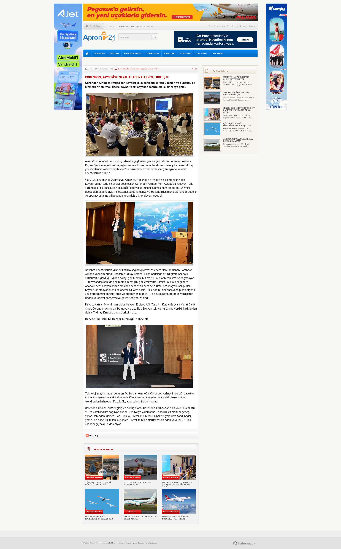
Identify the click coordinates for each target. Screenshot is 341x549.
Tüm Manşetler (141, 69)
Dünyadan (114, 53)
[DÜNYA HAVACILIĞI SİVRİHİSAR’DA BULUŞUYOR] (212, 134)
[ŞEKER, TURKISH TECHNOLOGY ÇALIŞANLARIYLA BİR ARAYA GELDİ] (212, 119)
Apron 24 (94, 543)
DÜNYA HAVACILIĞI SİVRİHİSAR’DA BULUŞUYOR (99, 518)
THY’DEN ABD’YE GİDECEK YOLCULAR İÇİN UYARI (175, 518)
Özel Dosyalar (153, 53)
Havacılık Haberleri (132, 53)
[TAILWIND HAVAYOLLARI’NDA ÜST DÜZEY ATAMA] (212, 150)
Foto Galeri (201, 53)
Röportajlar (169, 53)
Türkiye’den (99, 53)
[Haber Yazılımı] (248, 543)
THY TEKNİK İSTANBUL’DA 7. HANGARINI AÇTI (131, 27)
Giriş (234, 26)
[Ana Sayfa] (87, 53)
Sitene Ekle (213, 26)
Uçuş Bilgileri (217, 53)
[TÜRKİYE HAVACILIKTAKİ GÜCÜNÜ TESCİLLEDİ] (212, 88)
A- (193, 69)
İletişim (252, 26)
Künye (242, 26)
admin (91, 69)
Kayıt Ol (225, 26)
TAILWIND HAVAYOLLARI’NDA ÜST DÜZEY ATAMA (238, 140)
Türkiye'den (154, 69)
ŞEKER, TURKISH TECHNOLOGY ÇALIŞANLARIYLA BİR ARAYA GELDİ (178, 484)
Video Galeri (185, 53)
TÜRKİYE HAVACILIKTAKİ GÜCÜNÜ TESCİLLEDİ (98, 483)
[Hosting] (235, 543)
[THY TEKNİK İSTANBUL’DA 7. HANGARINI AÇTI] (212, 103)
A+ (195, 69)
